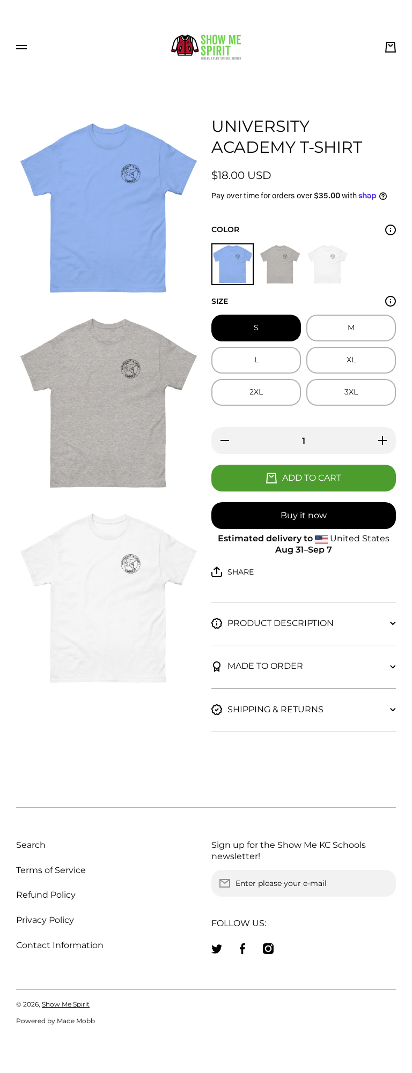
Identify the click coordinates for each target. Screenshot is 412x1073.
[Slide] (390, 230)
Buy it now (304, 515)
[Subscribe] (382, 883)
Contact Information (60, 945)
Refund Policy (46, 895)
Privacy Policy (45, 920)
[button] (390, 47)
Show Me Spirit (66, 1004)
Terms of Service (51, 870)
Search (31, 845)
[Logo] (206, 47)
